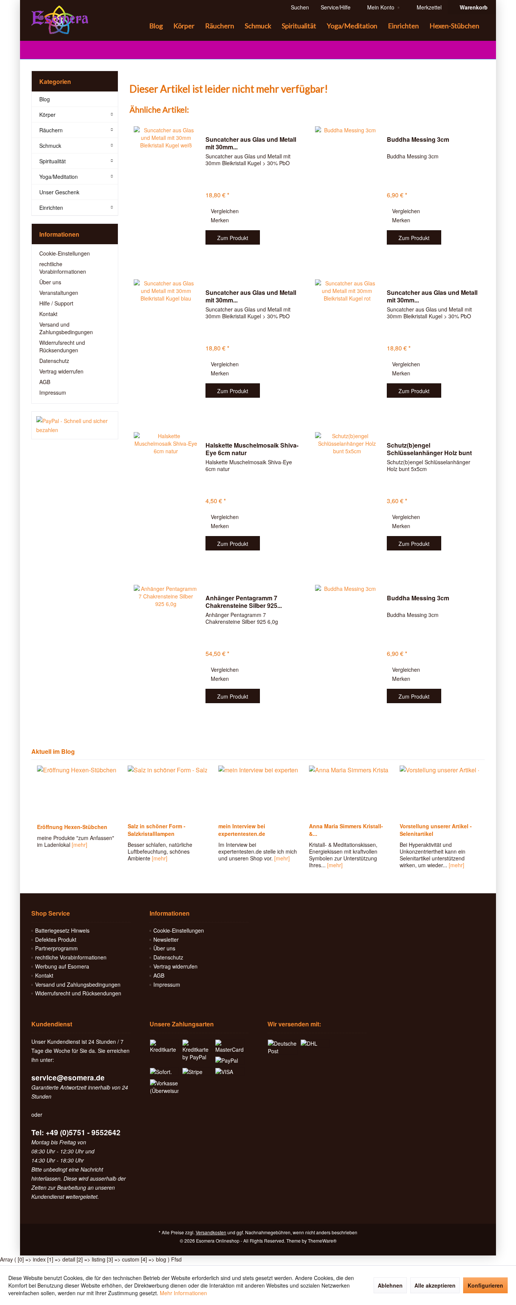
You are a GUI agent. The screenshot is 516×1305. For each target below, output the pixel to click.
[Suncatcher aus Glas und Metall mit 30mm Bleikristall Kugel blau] (166, 344)
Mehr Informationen (183, 1293)
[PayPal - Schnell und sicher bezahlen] (74, 425)
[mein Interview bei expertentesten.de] (258, 792)
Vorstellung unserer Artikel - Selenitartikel (436, 829)
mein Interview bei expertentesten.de (241, 829)
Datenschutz (54, 360)
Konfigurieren (485, 1285)
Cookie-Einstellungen (64, 253)
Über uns (50, 282)
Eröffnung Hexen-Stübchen (72, 827)
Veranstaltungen (58, 292)
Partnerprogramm (56, 948)
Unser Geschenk (59, 192)
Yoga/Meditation (58, 176)
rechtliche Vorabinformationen (62, 267)
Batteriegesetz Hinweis (62, 930)
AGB (44, 382)
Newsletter (166, 939)
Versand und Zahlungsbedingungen (66, 328)
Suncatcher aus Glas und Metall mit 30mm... (250, 143)
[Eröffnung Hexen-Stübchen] (76, 792)
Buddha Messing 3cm (418, 140)
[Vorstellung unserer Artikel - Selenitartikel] (439, 792)
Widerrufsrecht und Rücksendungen (62, 346)
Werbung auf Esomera (62, 966)
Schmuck (50, 145)
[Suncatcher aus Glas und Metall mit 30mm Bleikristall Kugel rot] (347, 344)
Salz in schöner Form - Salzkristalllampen (156, 829)
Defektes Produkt (55, 939)
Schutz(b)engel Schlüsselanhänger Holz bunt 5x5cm (429, 449)
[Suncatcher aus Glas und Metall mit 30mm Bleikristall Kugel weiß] (166, 191)
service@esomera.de (68, 1078)
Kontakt (48, 314)
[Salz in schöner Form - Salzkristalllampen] (167, 792)
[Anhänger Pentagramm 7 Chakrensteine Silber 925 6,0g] (166, 649)
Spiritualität (52, 161)
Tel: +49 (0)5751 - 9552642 (76, 1132)
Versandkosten (211, 1232)
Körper (47, 114)
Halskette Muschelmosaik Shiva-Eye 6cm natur (251, 449)
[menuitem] (471, 7)
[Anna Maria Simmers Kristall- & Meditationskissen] (348, 792)
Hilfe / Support (56, 303)
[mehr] (79, 844)
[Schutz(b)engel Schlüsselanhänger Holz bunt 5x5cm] (347, 497)
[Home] (138, 26)
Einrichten (51, 207)
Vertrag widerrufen (61, 371)
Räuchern (51, 130)
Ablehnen (390, 1285)
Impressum (52, 392)
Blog (44, 99)
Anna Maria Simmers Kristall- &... (346, 829)
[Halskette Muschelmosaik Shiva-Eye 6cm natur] (166, 497)
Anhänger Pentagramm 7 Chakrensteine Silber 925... (243, 601)
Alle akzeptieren (435, 1285)
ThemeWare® (322, 1240)
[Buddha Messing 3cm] (347, 191)
